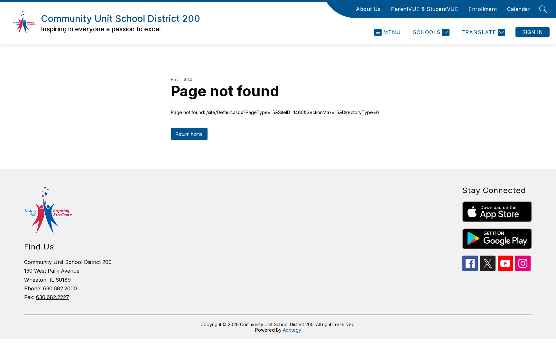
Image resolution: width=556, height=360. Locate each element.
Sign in (532, 32)
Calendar (518, 9)
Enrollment (482, 9)
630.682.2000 (60, 288)
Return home (189, 134)
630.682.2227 (52, 297)
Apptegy (292, 330)
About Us (368, 9)
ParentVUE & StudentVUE (424, 9)
